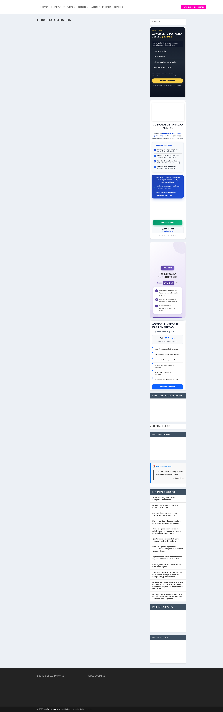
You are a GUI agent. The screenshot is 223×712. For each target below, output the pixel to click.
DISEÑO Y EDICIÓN (50, 709)
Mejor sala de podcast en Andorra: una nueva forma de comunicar (167, 522)
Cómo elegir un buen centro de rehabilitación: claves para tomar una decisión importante (166, 531)
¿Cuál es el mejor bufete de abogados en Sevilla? (163, 498)
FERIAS (69, 50)
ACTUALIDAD (68, 7)
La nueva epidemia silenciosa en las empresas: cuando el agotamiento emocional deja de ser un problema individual (167, 585)
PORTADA (44, 7)
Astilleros (63, 50)
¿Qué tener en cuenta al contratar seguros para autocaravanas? (167, 558)
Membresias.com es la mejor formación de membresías (164, 514)
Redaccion (46, 50)
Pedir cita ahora (167, 222)
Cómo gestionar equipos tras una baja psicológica (166, 565)
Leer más (44, 59)
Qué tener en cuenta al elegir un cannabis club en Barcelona (165, 540)
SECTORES (82, 7)
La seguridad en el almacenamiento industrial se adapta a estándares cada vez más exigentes (167, 596)
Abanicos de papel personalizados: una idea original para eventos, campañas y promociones (167, 574)
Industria (75, 50)
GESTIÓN (117, 7)
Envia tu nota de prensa (193, 7)
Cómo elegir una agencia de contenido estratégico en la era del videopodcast (167, 549)
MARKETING (95, 7)
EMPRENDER (106, 7)
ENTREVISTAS (56, 7)
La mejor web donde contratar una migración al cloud (167, 506)
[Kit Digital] (168, 418)
